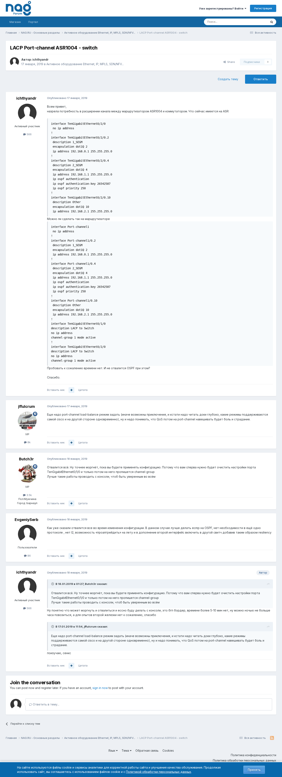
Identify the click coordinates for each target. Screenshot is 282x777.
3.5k (29, 495)
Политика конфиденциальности (253, 755)
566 (29, 134)
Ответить (261, 79)
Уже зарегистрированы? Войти (222, 8)
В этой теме (254, 21)
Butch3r (26, 459)
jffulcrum (26, 406)
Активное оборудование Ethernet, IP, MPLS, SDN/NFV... (85, 64)
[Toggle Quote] (53, 583)
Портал (33, 22)
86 (29, 555)
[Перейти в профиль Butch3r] (27, 473)
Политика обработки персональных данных (244, 760)
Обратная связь (147, 750)
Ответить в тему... (45, 704)
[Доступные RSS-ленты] (272, 738)
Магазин (15, 22)
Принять (254, 769)
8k (29, 442)
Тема (126, 750)
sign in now (100, 688)
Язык (112, 750)
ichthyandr (40, 59)
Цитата (83, 389)
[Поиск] (271, 22)
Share (230, 61)
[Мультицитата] (71, 390)
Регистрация (263, 8)
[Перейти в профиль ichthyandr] (14, 61)
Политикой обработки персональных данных (158, 771)
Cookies (168, 750)
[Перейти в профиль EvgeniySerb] (27, 534)
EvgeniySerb (26, 519)
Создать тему (228, 79)
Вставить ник (56, 389)
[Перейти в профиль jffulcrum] (27, 421)
